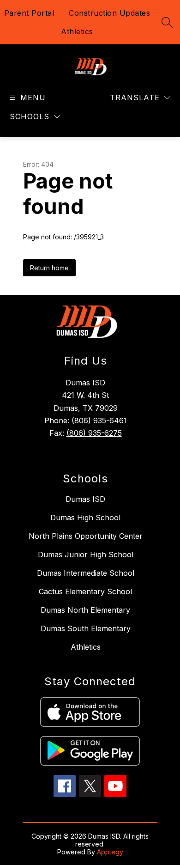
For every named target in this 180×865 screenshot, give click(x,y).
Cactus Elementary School (85, 591)
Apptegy (110, 852)
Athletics (77, 31)
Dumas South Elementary (86, 628)
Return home (49, 268)
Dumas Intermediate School (85, 573)
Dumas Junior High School (85, 554)
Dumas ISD (85, 499)
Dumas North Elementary (85, 610)
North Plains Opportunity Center (86, 536)
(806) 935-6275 (94, 433)
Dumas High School (85, 517)
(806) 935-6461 (99, 420)
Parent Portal (29, 13)
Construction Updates (109, 13)
